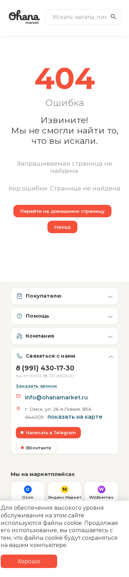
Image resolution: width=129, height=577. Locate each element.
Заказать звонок (36, 386)
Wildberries (101, 493)
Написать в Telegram (51, 432)
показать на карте (75, 417)
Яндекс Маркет (64, 493)
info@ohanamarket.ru (56, 397)
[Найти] (113, 16)
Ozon (27, 493)
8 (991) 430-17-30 (45, 371)
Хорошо (29, 561)
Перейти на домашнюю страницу (62, 211)
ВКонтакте (38, 447)
